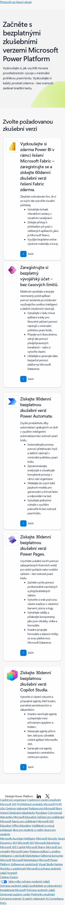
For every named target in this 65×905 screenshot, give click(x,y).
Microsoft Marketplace (25, 860)
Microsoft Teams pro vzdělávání (18, 821)
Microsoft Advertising (47, 843)
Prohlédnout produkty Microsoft (36, 804)
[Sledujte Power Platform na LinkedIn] (39, 796)
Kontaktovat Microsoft (13, 890)
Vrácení (4, 812)
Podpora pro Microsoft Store (45, 808)
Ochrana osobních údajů (40, 890)
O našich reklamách (33, 898)
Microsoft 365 (8, 804)
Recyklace (41, 812)
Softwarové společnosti (24, 864)
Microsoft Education (25, 817)
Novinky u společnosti (13, 868)
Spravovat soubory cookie (15, 894)
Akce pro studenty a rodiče (28, 830)
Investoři (12, 873)
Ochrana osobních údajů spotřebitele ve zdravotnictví (31, 885)
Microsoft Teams (35, 847)
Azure (61, 838)
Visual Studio (46, 864)
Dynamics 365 (8, 843)
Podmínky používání (43, 894)
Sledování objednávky (22, 812)
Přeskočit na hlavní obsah (16, 2)
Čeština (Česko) (9, 877)
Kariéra (58, 864)
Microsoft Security (46, 838)
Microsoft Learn (20, 851)
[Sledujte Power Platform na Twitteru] (47, 796)
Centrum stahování (17, 808)
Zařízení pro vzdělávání (50, 817)
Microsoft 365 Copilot (12, 847)
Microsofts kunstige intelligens (17, 838)
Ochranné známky (10, 898)
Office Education (21, 825)
